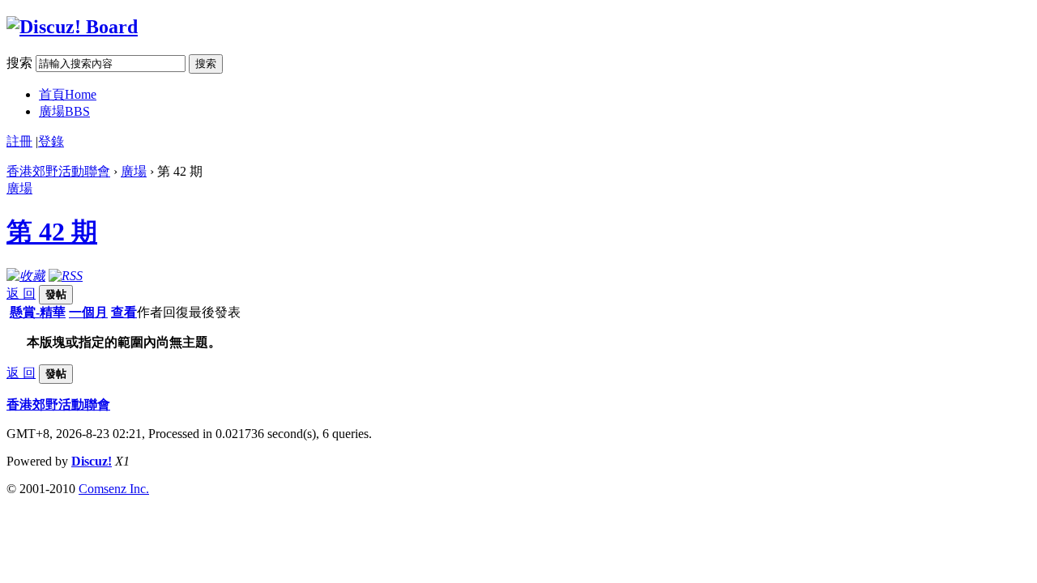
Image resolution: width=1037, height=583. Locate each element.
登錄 (51, 141)
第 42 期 (51, 231)
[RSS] (66, 276)
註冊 (19, 141)
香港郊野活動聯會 (58, 171)
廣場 (64, 111)
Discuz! (91, 461)
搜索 (19, 63)
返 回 (21, 293)
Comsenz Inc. (114, 489)
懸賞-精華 (38, 312)
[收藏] (25, 276)
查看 (124, 312)
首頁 (67, 94)
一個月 (88, 312)
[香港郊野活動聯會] (72, 26)
